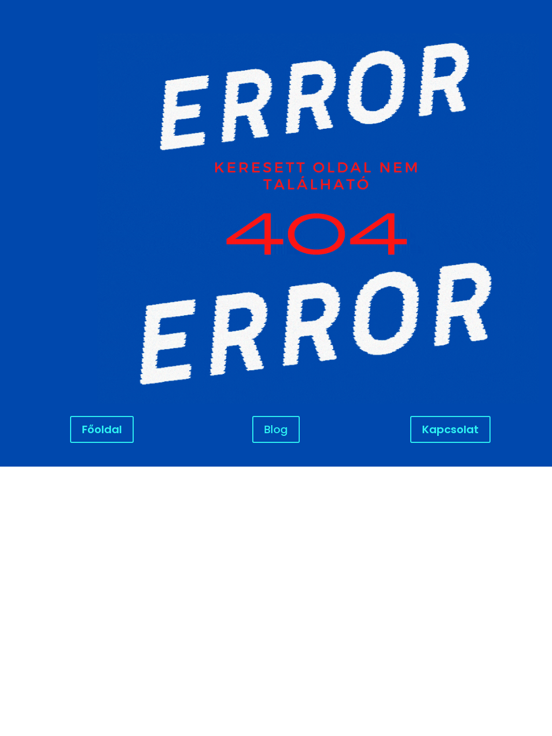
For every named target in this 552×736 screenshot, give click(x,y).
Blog (276, 429)
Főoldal (102, 429)
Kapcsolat (450, 429)
